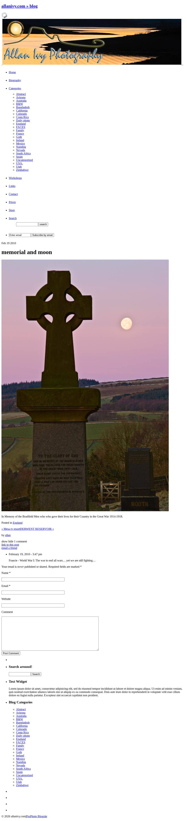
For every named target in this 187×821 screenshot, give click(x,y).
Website (6, 598)
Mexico (20, 143)
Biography (15, 80)
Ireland (20, 140)
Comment (7, 611)
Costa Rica (22, 117)
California (22, 110)
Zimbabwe (22, 169)
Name (4, 572)
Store (12, 210)
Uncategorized (24, 160)
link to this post (10, 544)
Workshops (15, 178)
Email (4, 585)
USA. (19, 163)
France (20, 133)
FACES (20, 127)
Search (13, 218)
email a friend (9, 548)
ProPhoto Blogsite (36, 816)
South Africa (23, 153)
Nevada (20, 150)
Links (12, 186)
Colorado (21, 113)
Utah (19, 166)
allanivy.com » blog (19, 6)
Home (12, 72)
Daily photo (23, 120)
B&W (19, 104)
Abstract (21, 94)
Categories (15, 88)
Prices (12, 202)
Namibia (21, 146)
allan (8, 535)
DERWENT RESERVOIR (37, 528)
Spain (19, 156)
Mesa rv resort (10, 528)
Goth (19, 136)
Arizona (20, 97)
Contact (13, 194)
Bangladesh (23, 107)
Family (20, 130)
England (21, 123)
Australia (21, 100)
